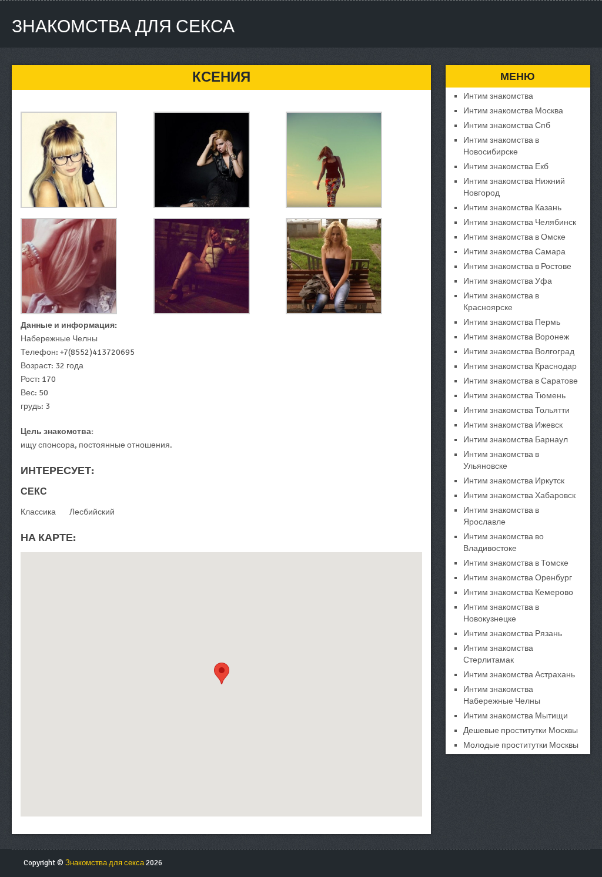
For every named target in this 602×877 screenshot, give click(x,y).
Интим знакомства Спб (506, 125)
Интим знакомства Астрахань (519, 675)
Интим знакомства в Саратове (520, 381)
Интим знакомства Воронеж (516, 337)
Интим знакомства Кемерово (518, 592)
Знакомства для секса (123, 27)
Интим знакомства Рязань (512, 634)
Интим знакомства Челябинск (519, 222)
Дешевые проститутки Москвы (520, 730)
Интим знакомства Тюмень (514, 396)
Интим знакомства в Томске (515, 563)
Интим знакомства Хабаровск (519, 495)
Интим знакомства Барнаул (515, 440)
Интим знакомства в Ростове (517, 266)
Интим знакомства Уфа (507, 281)
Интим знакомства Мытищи (515, 716)
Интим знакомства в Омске (514, 237)
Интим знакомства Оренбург (517, 578)
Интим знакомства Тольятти (516, 410)
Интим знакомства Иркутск (513, 481)
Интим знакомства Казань (512, 208)
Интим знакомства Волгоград (518, 352)
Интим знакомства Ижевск (513, 425)
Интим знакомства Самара (514, 252)
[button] (221, 673)
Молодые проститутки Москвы (520, 745)
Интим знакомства (498, 96)
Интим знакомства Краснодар (520, 366)
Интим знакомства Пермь (511, 322)
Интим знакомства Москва (513, 111)
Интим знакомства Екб (506, 167)
